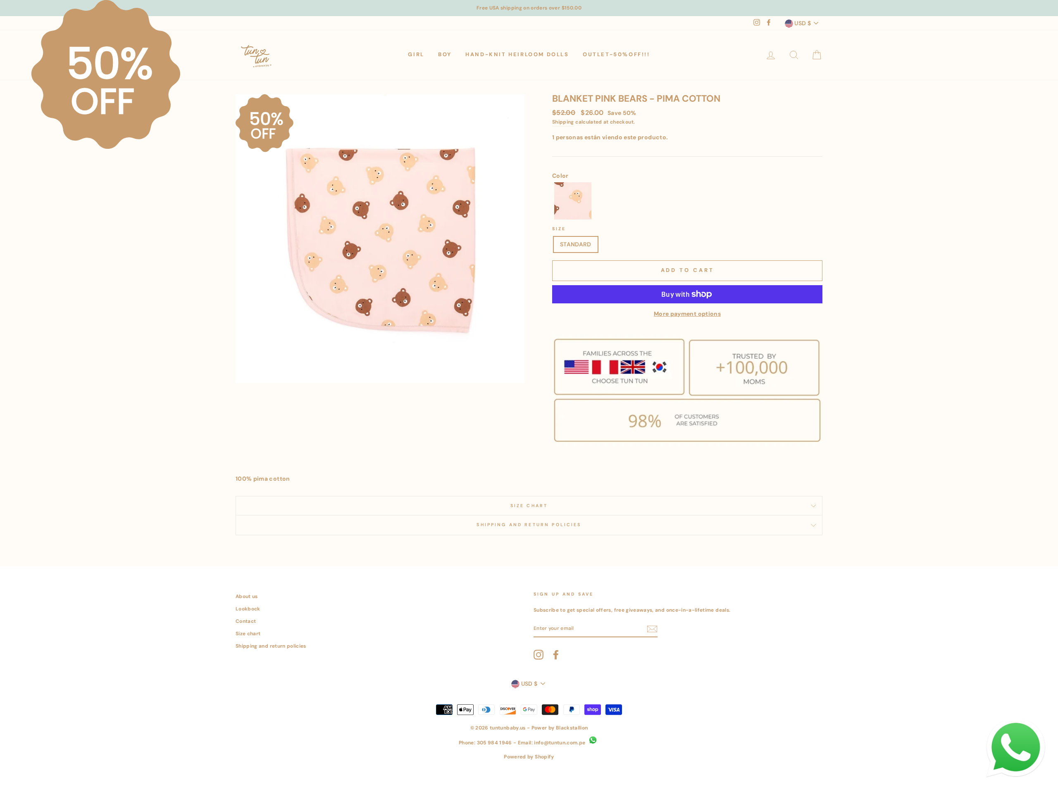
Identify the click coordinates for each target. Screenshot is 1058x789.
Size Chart (529, 505)
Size (559, 228)
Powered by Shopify (529, 756)
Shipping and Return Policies (529, 524)
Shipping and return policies (271, 646)
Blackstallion (572, 728)
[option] (529, 8)
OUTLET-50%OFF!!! (616, 54)
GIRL (416, 54)
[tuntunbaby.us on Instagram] (538, 655)
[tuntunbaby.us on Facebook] (556, 655)
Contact (246, 621)
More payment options (687, 313)
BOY (445, 54)
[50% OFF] (572, 202)
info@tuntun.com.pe (559, 742)
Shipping (563, 122)
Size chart (248, 633)
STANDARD (575, 244)
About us (247, 596)
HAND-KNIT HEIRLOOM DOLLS (517, 54)
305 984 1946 (494, 742)
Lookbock (248, 608)
